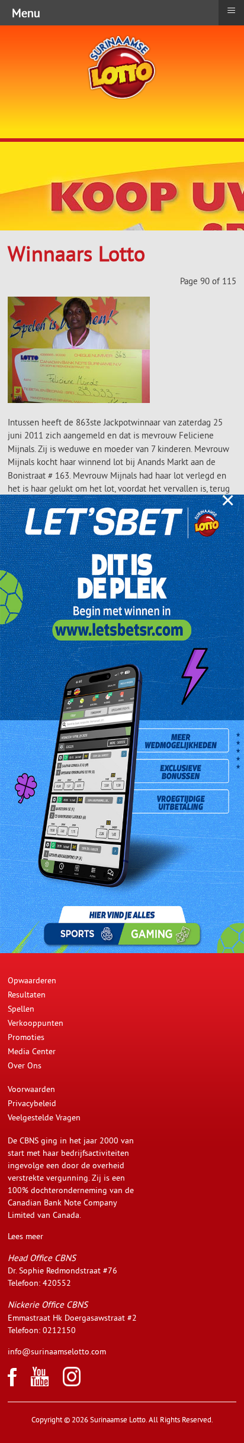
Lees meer (25, 1236)
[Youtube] (40, 1383)
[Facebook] (12, 1383)
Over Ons (24, 1065)
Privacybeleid (32, 1103)
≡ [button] (231, 11)
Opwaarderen (32, 980)
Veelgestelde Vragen (44, 1117)
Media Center (32, 1051)
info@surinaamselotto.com (57, 1351)
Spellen (21, 1008)
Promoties (26, 1037)
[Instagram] (72, 1383)
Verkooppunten (35, 1023)
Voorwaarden (31, 1089)
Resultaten (27, 994)
